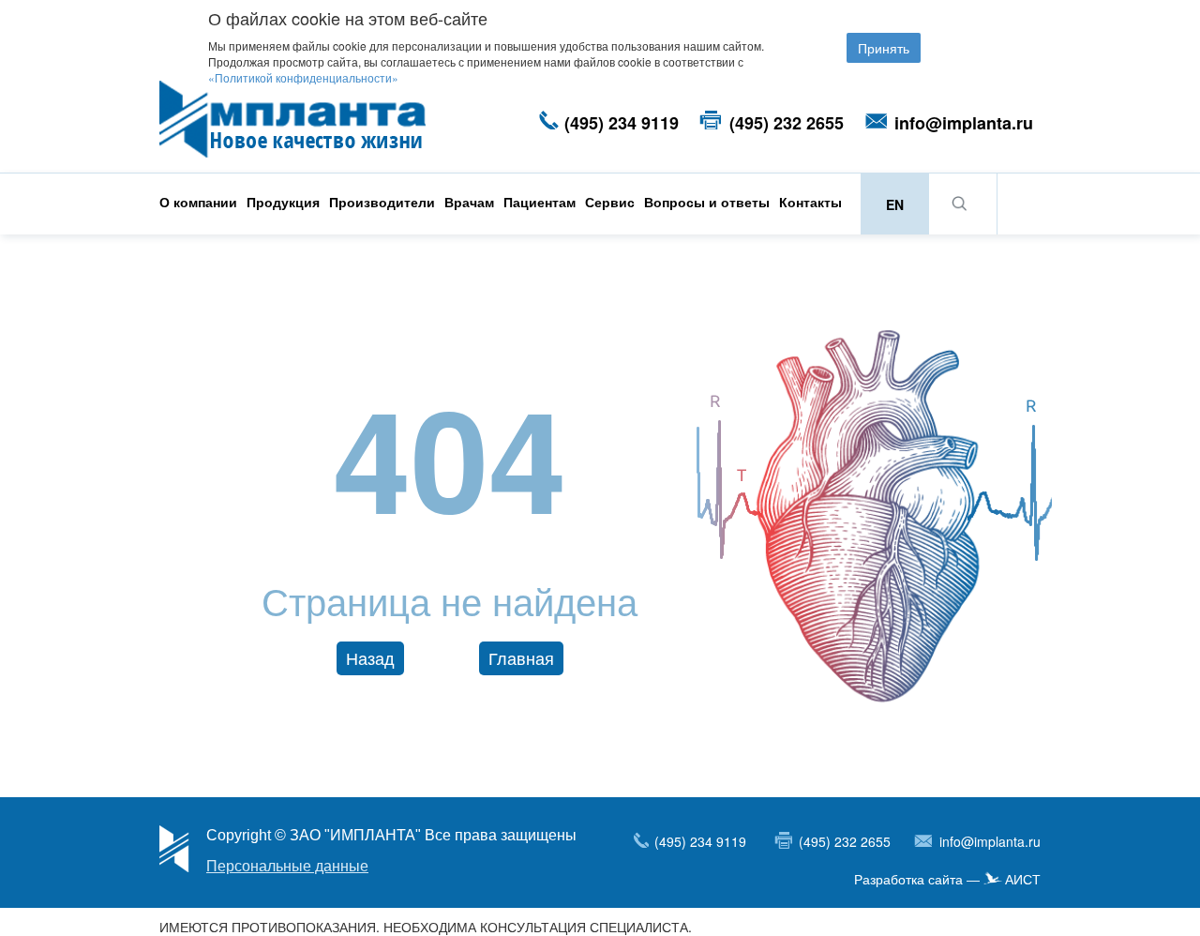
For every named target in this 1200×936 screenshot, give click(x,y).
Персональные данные (287, 866)
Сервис (610, 201)
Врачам (469, 201)
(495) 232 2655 (786, 123)
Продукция (283, 201)
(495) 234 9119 (621, 123)
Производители (382, 201)
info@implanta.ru (963, 123)
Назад (370, 657)
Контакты (810, 201)
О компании (198, 201)
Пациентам (539, 201)
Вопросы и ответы (707, 201)
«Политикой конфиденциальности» (303, 77)
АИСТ (1023, 879)
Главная (521, 657)
